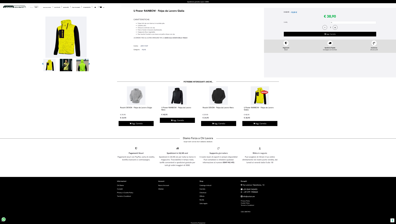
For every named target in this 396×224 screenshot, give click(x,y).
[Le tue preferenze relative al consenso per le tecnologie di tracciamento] (392, 220)
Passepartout (201, 223)
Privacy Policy (245, 201)
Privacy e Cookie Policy (125, 193)
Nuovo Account (163, 185)
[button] (36, 8)
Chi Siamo (120, 185)
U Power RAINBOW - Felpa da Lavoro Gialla (259, 108)
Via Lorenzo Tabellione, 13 (253, 185)
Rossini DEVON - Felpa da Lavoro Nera (218, 107)
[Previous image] (42, 63)
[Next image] (89, 63)
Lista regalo (203, 203)
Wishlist (161, 189)
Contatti (120, 189)
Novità (202, 200)
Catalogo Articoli (205, 185)
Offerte (202, 196)
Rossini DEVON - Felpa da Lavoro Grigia (136, 107)
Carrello (202, 189)
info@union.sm (249, 196)
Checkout (203, 193)
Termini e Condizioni (124, 196)
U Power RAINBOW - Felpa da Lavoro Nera (176, 108)
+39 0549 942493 (250, 189)
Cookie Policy (245, 203)
